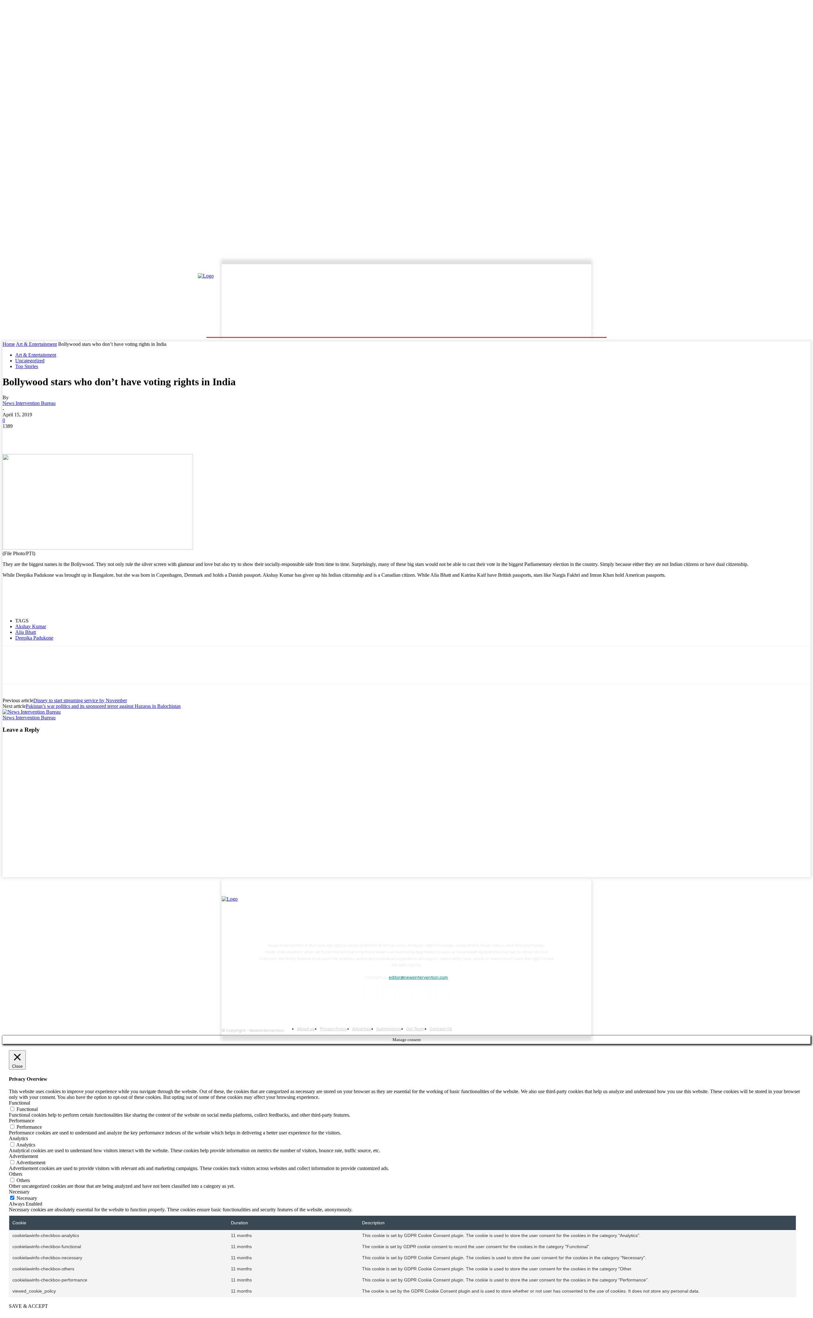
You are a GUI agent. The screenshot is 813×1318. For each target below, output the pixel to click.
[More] (127, 435)
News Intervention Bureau (29, 403)
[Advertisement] (462, 294)
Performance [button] (21, 1120)
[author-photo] (32, 712)
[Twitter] (35, 435)
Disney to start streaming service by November (80, 700)
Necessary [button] (19, 1191)
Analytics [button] (18, 1138)
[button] (591, 329)
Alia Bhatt (25, 632)
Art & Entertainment (36, 344)
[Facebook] (13, 435)
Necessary (27, 1198)
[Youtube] (441, 993)
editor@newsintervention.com (418, 977)
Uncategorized (29, 360)
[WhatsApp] (81, 435)
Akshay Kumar (30, 626)
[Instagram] (388, 993)
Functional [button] (19, 1103)
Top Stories (26, 366)
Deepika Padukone (34, 638)
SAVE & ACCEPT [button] (28, 1306)
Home (9, 344)
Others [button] (15, 1174)
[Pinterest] (58, 435)
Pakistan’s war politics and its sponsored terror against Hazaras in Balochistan (103, 706)
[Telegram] (104, 435)
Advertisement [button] (23, 1156)
